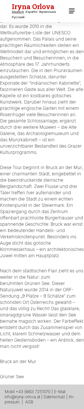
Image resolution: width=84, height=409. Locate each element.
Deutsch (18, 12)
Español (31, 12)
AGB (29, 402)
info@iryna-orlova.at (22, 397)
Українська (47, 12)
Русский (18, 17)
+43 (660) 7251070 (33, 391)
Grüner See (12, 376)
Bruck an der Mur (18, 361)
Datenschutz (54, 397)
